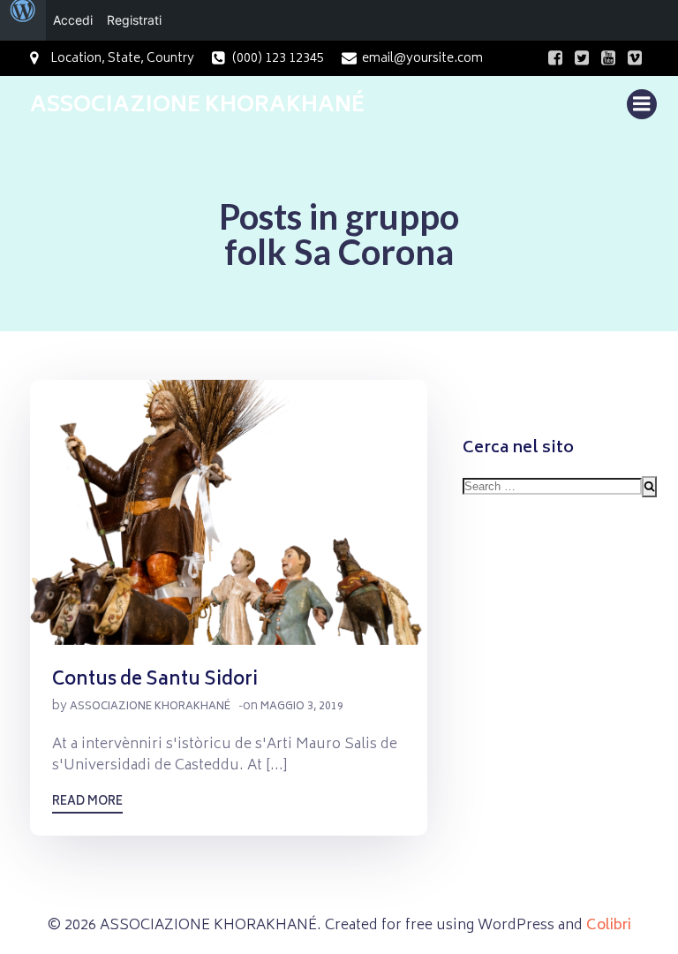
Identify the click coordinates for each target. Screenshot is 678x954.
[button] (228, 512)
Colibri (608, 925)
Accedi (73, 19)
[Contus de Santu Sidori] (228, 513)
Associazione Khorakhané (150, 707)
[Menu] (642, 104)
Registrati (134, 19)
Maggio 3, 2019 (301, 707)
